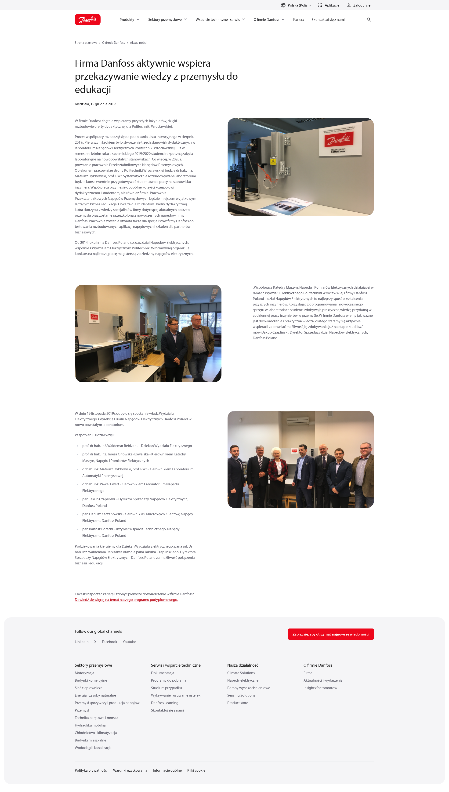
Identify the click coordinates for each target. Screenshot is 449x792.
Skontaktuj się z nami (167, 710)
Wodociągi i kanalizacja (93, 747)
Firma (308, 672)
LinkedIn (82, 641)
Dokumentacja (162, 672)
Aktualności (138, 42)
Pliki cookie (196, 770)
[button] (327, 5)
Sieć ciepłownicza (88, 687)
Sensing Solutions (241, 695)
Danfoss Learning (164, 702)
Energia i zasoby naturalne (95, 695)
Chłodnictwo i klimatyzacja (96, 732)
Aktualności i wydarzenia (323, 680)
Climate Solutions (241, 672)
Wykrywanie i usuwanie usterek (175, 695)
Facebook (109, 641)
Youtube (129, 641)
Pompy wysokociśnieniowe (248, 687)
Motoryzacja (84, 672)
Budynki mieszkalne (90, 740)
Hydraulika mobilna (90, 725)
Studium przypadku (166, 687)
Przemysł (82, 710)
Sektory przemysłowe (93, 665)
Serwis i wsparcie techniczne (176, 665)
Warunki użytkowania (130, 770)
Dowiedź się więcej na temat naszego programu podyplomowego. (126, 599)
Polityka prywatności (91, 770)
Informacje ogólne (167, 770)
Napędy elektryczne (242, 680)
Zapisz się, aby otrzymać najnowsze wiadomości (331, 634)
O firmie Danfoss (113, 42)
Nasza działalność (242, 665)
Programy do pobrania (168, 680)
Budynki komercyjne (91, 680)
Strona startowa (86, 42)
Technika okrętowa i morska (96, 717)
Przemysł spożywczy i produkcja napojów (107, 702)
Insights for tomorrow (320, 687)
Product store (237, 702)
